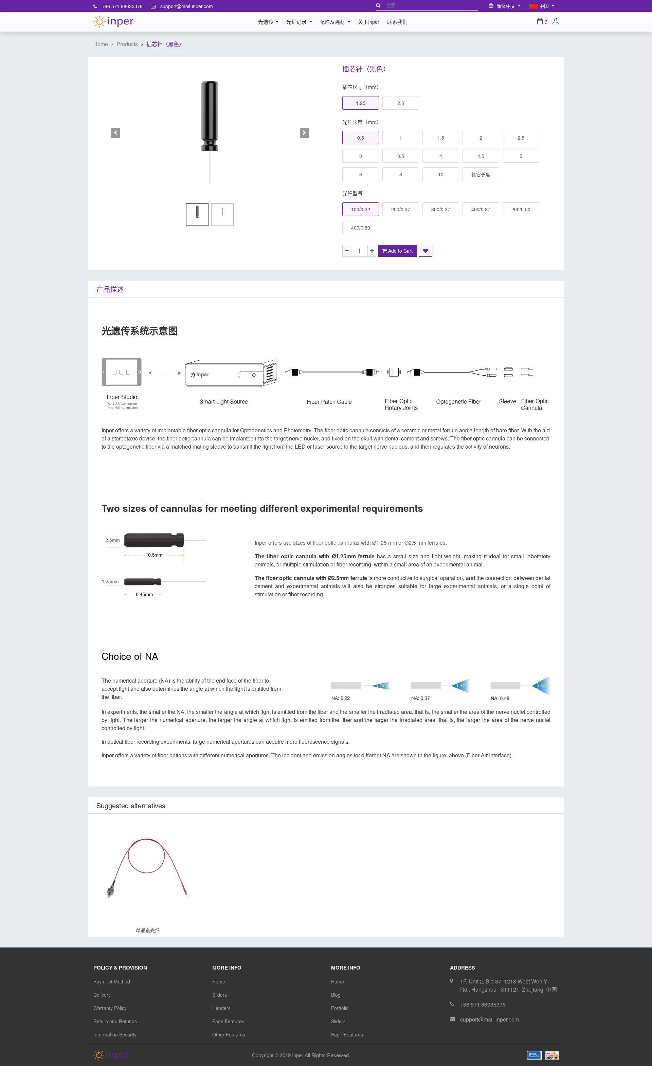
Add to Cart (95, 930)
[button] (115, 132)
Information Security (115, 1034)
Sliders (219, 994)
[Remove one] (346, 251)
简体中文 (506, 5)
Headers (221, 1008)
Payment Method (111, 981)
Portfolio (340, 1008)
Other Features (228, 1034)
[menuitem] (368, 22)
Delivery (102, 994)
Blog (336, 994)
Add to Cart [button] (400, 250)
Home (100, 44)
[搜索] (378, 5)
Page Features (228, 1021)
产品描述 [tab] (110, 289)
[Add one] (371, 251)
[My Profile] (556, 21)
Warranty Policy (110, 1008)
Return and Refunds (115, 1021)
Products (127, 44)
